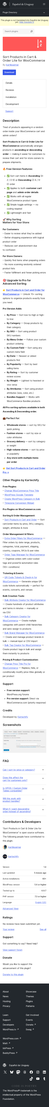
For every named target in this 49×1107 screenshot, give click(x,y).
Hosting (6, 1001)
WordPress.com (12, 1038)
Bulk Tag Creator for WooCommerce (22, 645)
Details (9, 83)
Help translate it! (26, 22)
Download (9, 72)
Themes (30, 996)
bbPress (8, 1048)
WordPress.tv (11, 1029)
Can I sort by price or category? (19, 770)
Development (12, 104)
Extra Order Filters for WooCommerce (23, 538)
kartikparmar (12, 64)
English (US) (40, 902)
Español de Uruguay (19, 1065)
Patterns (30, 1006)
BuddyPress (10, 1053)
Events (29, 1020)
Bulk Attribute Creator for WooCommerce (25, 600)
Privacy (6, 1006)
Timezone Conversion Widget (19, 503)
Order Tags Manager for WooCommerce (24, 554)
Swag (30, 1029)
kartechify (13, 856)
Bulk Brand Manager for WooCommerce (24, 633)
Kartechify (23, 716)
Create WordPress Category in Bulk (22, 499)
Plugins (29, 1001)
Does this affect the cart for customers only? (15, 779)
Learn (5, 1015)
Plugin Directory (10, 12)
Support (9, 111)
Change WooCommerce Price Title (21, 490)
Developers (8, 1024)
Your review (8, 929)
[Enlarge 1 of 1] (42, 733)
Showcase (31, 991)
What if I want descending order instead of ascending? (17, 810)
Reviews (10, 90)
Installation (11, 97)
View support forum (12, 950)
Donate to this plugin (13, 974)
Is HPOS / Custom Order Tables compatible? (15, 789)
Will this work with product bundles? (12, 799)
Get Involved (32, 1015)
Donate (31, 1024)
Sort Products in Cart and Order (20, 519)
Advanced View (11, 908)
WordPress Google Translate (18, 494)
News (5, 996)
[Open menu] (44, 4)
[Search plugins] (31, 31)
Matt (6, 1043)
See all (43, 929)
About (6, 991)
